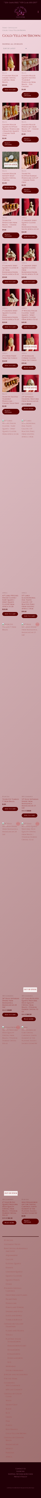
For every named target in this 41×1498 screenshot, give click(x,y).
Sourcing (20, 1471)
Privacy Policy (20, 1477)
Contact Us (20, 1469)
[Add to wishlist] (5, 57)
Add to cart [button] (10, 90)
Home (4, 28)
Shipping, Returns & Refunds (20, 1474)
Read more (9, 187)
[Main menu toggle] (38, 12)
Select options (27, 95)
